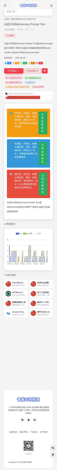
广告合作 (33, 432)
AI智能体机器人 (34, 78)
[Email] (34, 419)
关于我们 (44, 432)
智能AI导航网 (27, 462)
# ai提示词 (29, 82)
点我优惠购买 (42, 122)
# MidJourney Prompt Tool (17, 87)
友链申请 (13, 432)
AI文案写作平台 (15, 78)
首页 (7, 19)
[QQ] (28, 419)
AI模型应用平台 (15, 82)
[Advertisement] (28, 359)
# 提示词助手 (38, 87)
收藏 (12, 35)
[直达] (26, 284)
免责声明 (23, 432)
